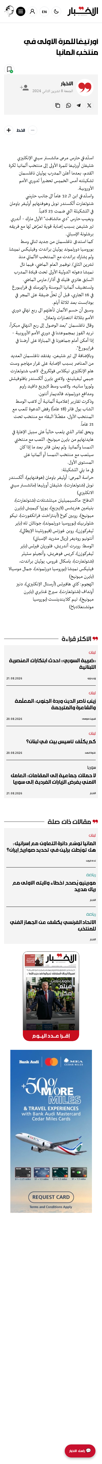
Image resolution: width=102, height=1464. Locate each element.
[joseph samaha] (9, 11)
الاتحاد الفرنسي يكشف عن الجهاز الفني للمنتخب (53, 925)
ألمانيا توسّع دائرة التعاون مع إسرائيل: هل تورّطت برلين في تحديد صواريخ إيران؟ (51, 846)
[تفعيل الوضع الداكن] (56, 11)
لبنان (92, 652)
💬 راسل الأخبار (80, 1451)
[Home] (82, 11)
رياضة (91, 874)
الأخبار (67, 83)
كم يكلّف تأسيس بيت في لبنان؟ (61, 741)
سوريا (91, 767)
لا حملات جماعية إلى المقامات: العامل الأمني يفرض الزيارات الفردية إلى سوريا (53, 778)
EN (44, 11)
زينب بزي (92, 678)
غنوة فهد (90, 752)
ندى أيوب (91, 860)
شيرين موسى (89, 718)
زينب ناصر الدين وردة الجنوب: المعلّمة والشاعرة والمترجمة (55, 704)
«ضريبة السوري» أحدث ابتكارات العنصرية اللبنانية (52, 663)
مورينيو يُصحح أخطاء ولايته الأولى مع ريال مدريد (54, 885)
